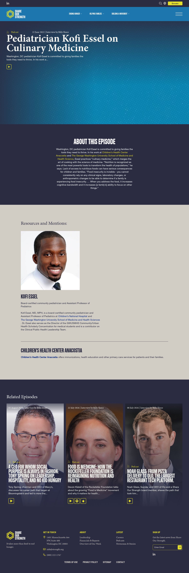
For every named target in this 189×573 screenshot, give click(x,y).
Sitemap (107, 562)
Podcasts (120, 540)
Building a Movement (119, 14)
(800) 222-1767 (54, 555)
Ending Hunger (74, 14)
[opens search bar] (160, 3)
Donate (175, 3)
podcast (14, 32)
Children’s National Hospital (72, 316)
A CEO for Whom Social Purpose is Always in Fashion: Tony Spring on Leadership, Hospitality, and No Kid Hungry (34, 474)
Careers (120, 537)
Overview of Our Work (90, 543)
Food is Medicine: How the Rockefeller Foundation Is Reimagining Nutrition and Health (91, 474)
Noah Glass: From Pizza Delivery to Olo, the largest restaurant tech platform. (151, 476)
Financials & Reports (89, 540)
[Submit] (180, 547)
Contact (120, 562)
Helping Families (96, 14)
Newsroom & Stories (126, 543)
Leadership (85, 537)
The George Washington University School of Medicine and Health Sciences (60, 319)
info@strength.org (55, 549)
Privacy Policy (90, 562)
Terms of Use (71, 562)
